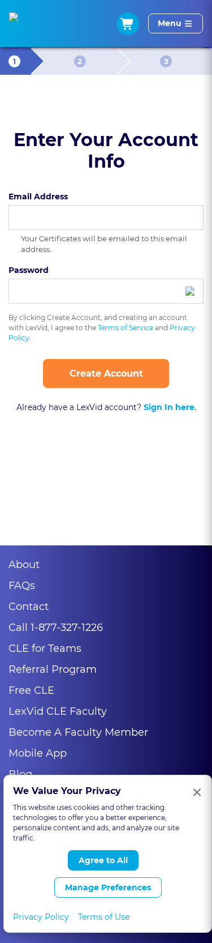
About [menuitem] (24, 564)
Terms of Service (125, 327)
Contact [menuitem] (28, 606)
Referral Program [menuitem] (52, 669)
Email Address (38, 196)
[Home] (24, 23)
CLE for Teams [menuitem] (44, 648)
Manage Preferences (108, 887)
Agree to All (103, 860)
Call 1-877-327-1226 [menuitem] (55, 627)
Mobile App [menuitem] (37, 753)
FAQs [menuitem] (21, 585)
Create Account (106, 373)
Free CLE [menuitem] (31, 690)
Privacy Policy (41, 917)
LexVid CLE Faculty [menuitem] (57, 711)
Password (28, 270)
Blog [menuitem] (20, 774)
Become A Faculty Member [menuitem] (78, 732)
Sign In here (169, 407)
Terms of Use (103, 917)
